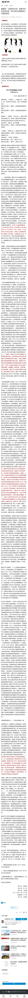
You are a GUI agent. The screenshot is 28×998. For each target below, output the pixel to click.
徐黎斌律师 (9, 919)
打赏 (25, 912)
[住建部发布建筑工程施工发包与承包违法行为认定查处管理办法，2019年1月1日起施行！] (5, 940)
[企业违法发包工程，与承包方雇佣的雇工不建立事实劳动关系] (5, 932)
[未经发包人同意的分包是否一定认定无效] (5, 948)
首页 (2, 5)
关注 (19, 919)
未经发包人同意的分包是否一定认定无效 (18, 947)
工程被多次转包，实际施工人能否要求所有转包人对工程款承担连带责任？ (18, 955)
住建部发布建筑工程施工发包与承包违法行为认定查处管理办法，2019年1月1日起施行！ (18, 939)
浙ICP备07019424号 (21, 991)
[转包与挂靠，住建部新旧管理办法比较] (5, 963)
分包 (4, 902)
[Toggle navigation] (25, 2)
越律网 (6, 991)
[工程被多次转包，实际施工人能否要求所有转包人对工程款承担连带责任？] (5, 956)
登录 (3, 981)
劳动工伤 (13, 17)
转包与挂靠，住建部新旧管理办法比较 (18, 962)
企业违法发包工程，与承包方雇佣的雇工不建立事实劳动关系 (18, 931)
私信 (25, 919)
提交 (14, 983)
